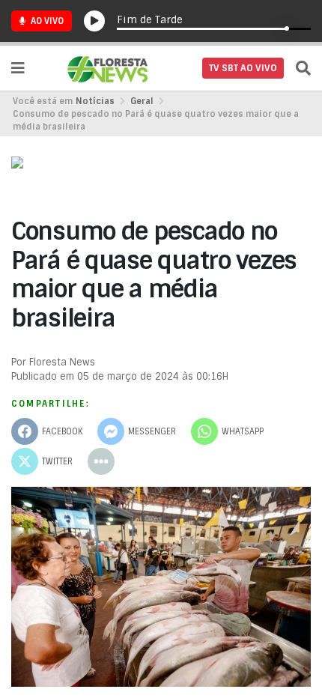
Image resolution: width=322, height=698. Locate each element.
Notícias (95, 101)
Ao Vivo (46, 21)
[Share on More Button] (101, 461)
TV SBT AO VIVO (243, 68)
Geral (142, 101)
